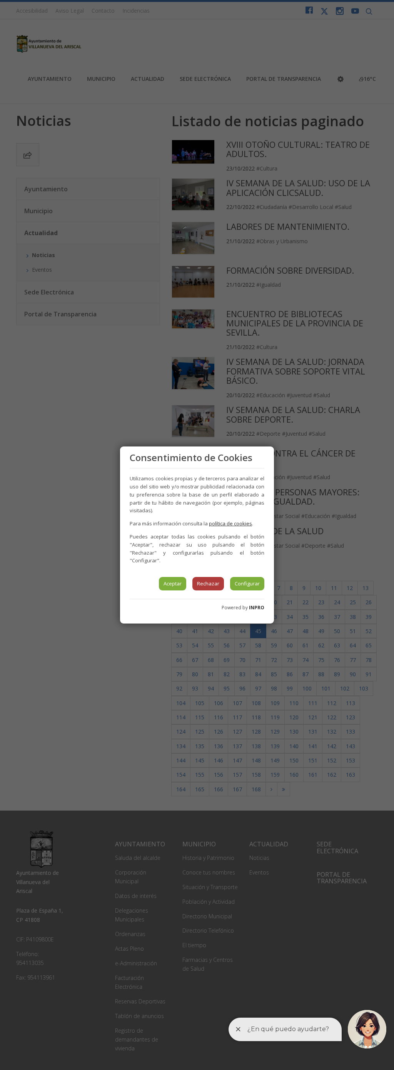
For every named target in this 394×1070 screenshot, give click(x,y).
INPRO (256, 607)
